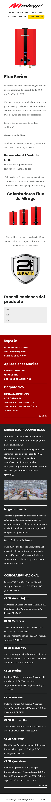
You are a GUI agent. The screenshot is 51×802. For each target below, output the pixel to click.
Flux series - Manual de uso (17, 168)
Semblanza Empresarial (16, 394)
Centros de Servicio (15, 356)
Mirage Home (11, 375)
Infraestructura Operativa (19, 402)
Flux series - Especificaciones (18, 164)
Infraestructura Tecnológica (21, 406)
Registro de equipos (15, 351)
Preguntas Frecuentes (16, 347)
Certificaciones (13, 398)
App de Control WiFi (15, 370)
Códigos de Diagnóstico (18, 379)
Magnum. (9, 475)
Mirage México (25, 5)
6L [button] (7, 320)
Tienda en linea (12, 410)
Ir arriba (42, 416)
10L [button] (7, 315)
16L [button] (7, 310)
